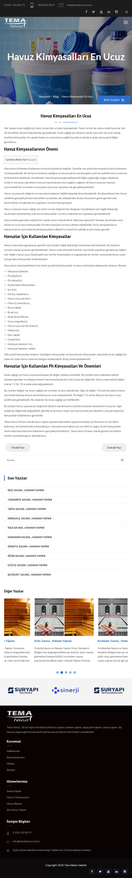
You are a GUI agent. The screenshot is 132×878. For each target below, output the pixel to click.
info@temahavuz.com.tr (79, 4)
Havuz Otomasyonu (18, 797)
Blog (56, 96)
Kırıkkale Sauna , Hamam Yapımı (29, 518)
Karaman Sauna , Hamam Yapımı (30, 537)
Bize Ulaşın (112, 99)
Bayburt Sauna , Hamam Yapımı (29, 574)
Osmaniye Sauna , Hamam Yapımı (30, 499)
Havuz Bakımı (14, 803)
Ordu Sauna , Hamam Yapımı (27, 508)
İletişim (11, 769)
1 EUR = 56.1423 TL (14, 4)
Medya (11, 763)
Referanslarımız (16, 757)
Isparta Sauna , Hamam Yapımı (28, 546)
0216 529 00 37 (45, 4)
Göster (32, 159)
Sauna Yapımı (14, 791)
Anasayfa (44, 96)
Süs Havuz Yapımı (16, 809)
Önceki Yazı (17, 447)
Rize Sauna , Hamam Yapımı (26, 490)
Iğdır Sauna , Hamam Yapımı (26, 555)
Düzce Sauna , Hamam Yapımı (27, 565)
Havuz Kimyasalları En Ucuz (77, 96)
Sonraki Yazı (114, 447)
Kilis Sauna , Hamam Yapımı (26, 527)
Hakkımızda (13, 750)
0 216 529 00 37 (22, 832)
